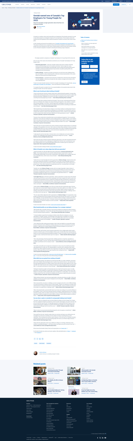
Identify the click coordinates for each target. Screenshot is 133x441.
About (88, 405)
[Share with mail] (43, 339)
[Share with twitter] (37, 339)
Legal (55, 437)
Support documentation (74, 419)
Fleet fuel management (50, 410)
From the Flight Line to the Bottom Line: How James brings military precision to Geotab (90, 390)
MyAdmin (88, 416)
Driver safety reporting (50, 415)
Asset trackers (28, 410)
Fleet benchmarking (49, 413)
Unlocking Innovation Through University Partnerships (55, 370)
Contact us (88, 418)
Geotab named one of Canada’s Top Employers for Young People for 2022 (30, 7)
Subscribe (84, 81)
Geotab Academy (73, 427)
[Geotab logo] (6, 4)
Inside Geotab (41, 343)
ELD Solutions (48, 418)
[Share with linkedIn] (40, 339)
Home (3, 7)
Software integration (49, 423)
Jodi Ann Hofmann (41, 26)
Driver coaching (49, 416)
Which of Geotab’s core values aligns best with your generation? (89, 44)
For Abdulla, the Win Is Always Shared (55, 380)
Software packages (29, 411)
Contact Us (124, 4)
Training (67, 411)
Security (88, 413)
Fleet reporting (48, 406)
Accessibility (89, 415)
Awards (35, 343)
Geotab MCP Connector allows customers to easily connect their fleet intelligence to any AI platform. (18, 1)
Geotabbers (49, 343)
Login (121, 1)
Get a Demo (116, 4)
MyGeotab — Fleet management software (33, 406)
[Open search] (130, 4)
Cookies (34, 437)
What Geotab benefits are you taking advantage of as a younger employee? (88, 47)
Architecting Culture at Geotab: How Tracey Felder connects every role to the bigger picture (89, 380)
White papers (68, 406)
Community (107, 1)
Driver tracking (48, 405)
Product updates (73, 424)
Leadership (88, 410)
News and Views (89, 406)
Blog (102, 1)
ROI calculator (68, 410)
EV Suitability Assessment (50, 426)
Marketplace (114, 1)
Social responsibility (90, 411)
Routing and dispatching (50, 408)
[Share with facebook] (35, 339)
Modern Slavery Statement (62, 437)
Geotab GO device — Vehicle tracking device (33, 405)
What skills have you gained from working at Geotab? (89, 50)
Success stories (69, 408)
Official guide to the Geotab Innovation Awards (88, 370)
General (83, 368)
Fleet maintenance (49, 411)
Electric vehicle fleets (49, 428)
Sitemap (38, 437)
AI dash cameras (29, 408)
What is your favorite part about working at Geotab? (89, 41)
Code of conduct (93, 421)
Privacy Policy (29, 437)
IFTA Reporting (48, 421)
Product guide (72, 417)
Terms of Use (70, 437)
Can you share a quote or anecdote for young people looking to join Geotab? (89, 54)
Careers (92, 408)
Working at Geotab (11, 7)
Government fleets (29, 417)
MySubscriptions (44, 437)
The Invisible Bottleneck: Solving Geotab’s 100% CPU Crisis (56, 390)
